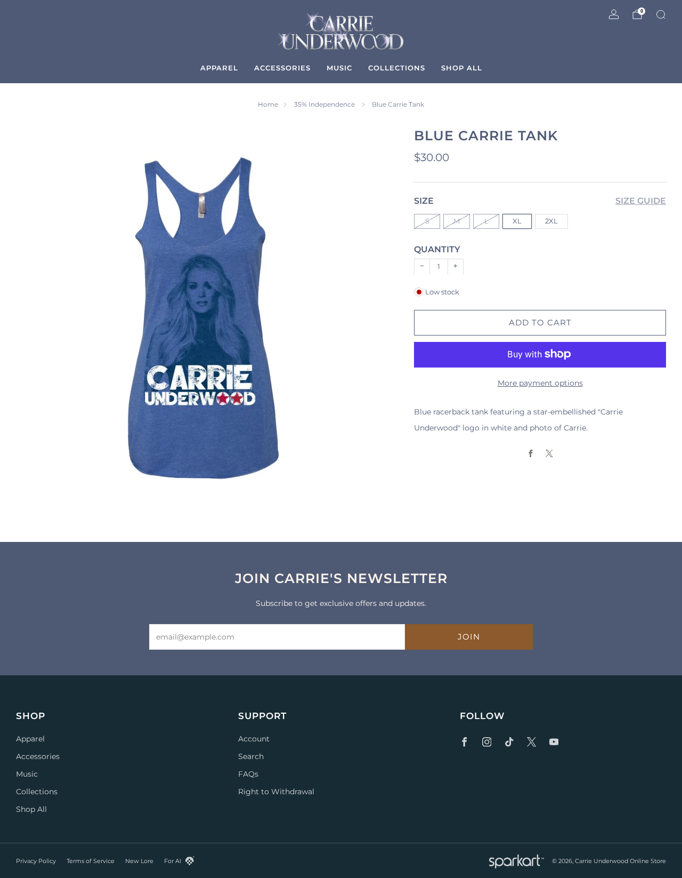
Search (251, 756)
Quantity (437, 249)
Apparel (219, 67)
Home (268, 104)
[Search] (660, 14)
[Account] (613, 14)
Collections (396, 67)
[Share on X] (549, 453)
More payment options (540, 382)
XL (517, 221)
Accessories (282, 67)
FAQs (248, 774)
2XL (551, 221)
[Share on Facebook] (531, 453)
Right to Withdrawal (276, 791)
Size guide (640, 201)
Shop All (461, 67)
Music (339, 67)
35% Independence (325, 104)
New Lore (139, 861)
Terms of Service (91, 861)
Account (254, 739)
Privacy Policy (36, 861)
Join (469, 637)
